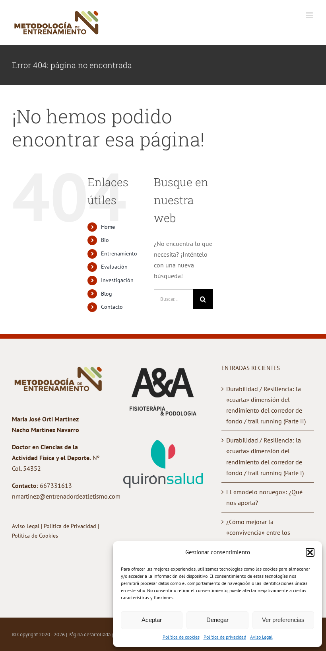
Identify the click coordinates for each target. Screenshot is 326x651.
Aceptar (152, 619)
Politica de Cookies (35, 535)
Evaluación (114, 266)
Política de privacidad (225, 637)
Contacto (112, 306)
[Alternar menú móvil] (310, 15)
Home (108, 226)
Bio (105, 240)
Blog (106, 293)
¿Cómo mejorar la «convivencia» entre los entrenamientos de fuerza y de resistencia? (267, 538)
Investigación (117, 280)
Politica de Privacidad (71, 526)
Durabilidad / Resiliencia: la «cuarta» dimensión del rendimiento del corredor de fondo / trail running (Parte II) (266, 405)
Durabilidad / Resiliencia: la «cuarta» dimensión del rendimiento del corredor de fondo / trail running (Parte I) (265, 456)
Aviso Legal (261, 637)
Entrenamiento (119, 253)
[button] (310, 552)
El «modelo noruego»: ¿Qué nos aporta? (264, 497)
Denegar (217, 619)
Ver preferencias (283, 619)
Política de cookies (181, 637)
